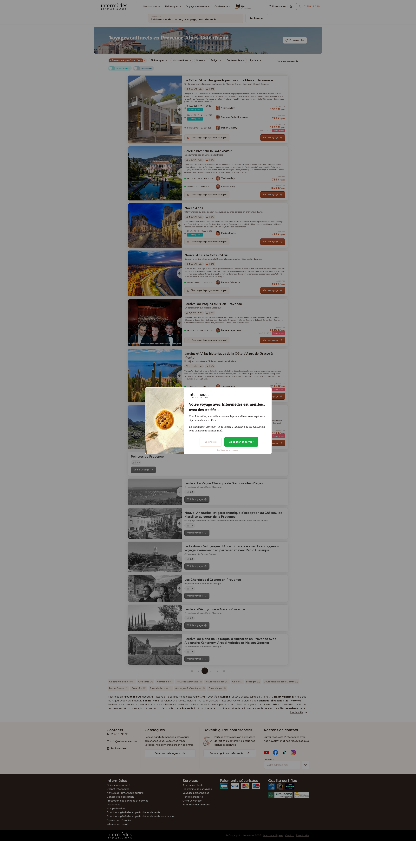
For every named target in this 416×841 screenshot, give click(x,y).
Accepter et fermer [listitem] (241, 441)
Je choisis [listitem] (211, 441)
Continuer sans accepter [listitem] (227, 450)
